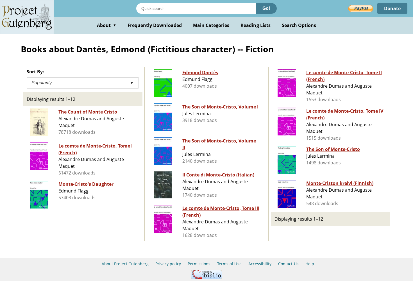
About (106, 25)
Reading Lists (255, 25)
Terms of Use (229, 263)
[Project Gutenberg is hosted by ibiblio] (206, 277)
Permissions (199, 263)
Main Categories (211, 25)
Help (309, 263)
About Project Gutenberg (125, 263)
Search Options (299, 25)
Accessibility (260, 263)
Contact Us (288, 263)
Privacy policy (168, 263)
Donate (392, 8)
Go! (266, 8)
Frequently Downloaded (155, 25)
